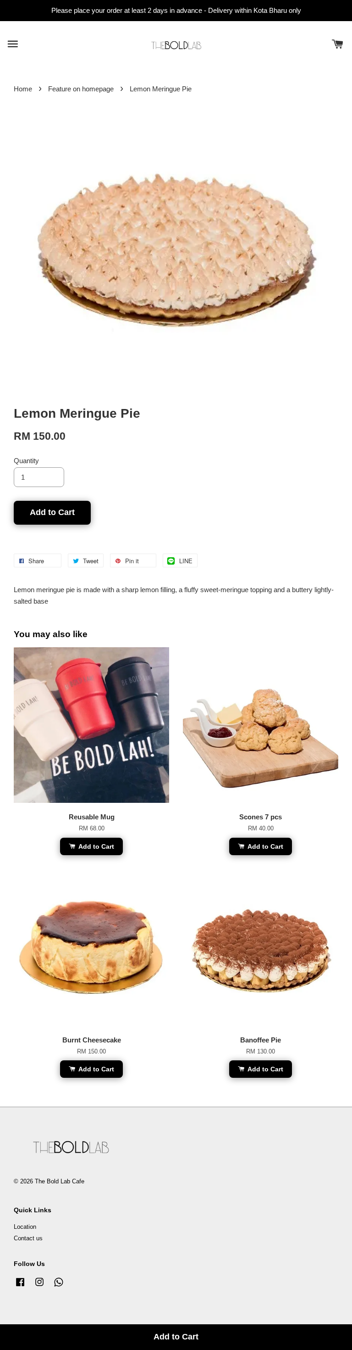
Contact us (28, 1238)
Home (23, 89)
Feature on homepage (81, 89)
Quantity (26, 461)
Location (25, 1226)
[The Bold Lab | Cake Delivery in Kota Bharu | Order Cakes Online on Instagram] (39, 1286)
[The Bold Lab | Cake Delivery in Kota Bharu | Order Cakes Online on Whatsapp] (58, 1286)
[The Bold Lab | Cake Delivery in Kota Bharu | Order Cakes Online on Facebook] (20, 1286)
